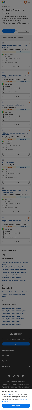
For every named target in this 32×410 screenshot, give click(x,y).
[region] (16, 399)
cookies (8, 394)
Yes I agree (16, 406)
